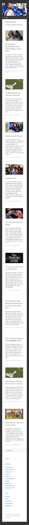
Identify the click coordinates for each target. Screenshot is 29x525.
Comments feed (9, 503)
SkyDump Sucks (10, 178)
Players (7, 476)
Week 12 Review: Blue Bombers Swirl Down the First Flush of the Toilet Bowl (13, 304)
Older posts (8, 450)
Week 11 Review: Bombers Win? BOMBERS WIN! (14, 339)
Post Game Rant (17, 115)
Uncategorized (8, 485)
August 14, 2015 (9, 115)
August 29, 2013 (9, 401)
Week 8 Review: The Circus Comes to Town (14, 424)
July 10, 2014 (8, 245)
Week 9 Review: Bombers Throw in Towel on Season (13, 382)
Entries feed (8, 501)
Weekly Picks (8, 487)
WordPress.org (8, 505)
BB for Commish (9, 469)
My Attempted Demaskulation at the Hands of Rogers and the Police (13, 47)
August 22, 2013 (9, 444)
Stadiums (7, 483)
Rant (12, 72)
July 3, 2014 (8, 290)
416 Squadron (8, 467)
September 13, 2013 (9, 360)
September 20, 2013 (9, 327)
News (6, 474)
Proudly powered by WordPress (12, 514)
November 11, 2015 (9, 70)
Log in (6, 498)
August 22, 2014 (9, 201)
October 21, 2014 (9, 157)
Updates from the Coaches (14, 136)
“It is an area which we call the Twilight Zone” (14, 268)
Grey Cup (17, 70)
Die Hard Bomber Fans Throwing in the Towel (12, 94)
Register (7, 496)
